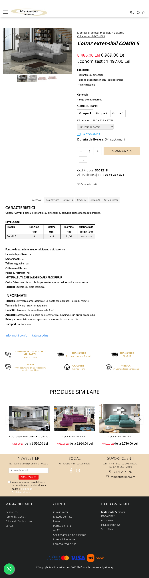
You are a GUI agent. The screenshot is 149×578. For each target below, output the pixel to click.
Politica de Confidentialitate (22, 490)
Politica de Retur (62, 525)
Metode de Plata (62, 516)
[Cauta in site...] (138, 12)
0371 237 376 (122, 472)
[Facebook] (71, 470)
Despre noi (11, 512)
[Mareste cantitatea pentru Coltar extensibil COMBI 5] (98, 151)
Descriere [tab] (36, 199)
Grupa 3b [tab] (95, 199)
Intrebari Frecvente (64, 539)
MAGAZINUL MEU (18, 504)
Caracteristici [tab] (52, 199)
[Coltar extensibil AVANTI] (74, 418)
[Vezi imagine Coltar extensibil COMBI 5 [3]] (52, 78)
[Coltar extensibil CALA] (119, 418)
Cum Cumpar (60, 512)
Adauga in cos (122, 151)
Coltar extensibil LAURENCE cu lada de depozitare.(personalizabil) (29, 436)
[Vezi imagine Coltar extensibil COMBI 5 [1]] (32, 78)
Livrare (57, 521)
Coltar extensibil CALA (119, 436)
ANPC (56, 530)
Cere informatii (88, 184)
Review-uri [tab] (111, 199)
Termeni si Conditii (16, 516)
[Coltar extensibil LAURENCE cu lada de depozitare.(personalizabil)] (29, 418)
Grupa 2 (101, 113)
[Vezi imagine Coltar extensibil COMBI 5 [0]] (22, 78)
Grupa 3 (118, 113)
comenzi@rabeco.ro (122, 477)
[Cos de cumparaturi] (143, 12)
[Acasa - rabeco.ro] (29, 12)
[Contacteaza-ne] (132, 12)
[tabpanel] (37, 51)
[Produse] (7, 11)
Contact (9, 525)
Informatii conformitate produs (26, 335)
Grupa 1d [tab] (68, 199)
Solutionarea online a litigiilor (69, 535)
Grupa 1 (85, 113)
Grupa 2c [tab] (81, 199)
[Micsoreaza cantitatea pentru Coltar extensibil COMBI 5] (81, 151)
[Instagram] (78, 470)
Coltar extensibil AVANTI (74, 436)
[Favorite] (83, 160)
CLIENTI (59, 504)
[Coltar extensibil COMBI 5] (37, 51)
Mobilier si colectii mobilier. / (95, 32)
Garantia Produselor (64, 544)
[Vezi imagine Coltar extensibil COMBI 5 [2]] (42, 78)
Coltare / (119, 32)
